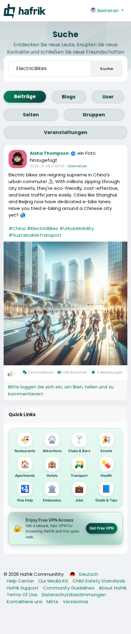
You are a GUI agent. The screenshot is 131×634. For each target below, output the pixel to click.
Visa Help (25, 493)
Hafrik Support (23, 588)
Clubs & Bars (79, 444)
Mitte (53, 601)
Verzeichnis (75, 601)
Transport (79, 469)
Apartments (25, 469)
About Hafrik (112, 588)
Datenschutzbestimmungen (74, 594)
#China (17, 228)
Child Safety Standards (99, 581)
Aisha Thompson (49, 153)
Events (106, 444)
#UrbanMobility (76, 228)
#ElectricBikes (42, 228)
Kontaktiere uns (25, 601)
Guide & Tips (106, 493)
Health (106, 469)
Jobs (79, 493)
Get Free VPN (102, 528)
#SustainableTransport (35, 235)
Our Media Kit (53, 581)
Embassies (52, 493)
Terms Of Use (23, 594)
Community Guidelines (69, 588)
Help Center (21, 581)
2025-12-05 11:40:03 (47, 166)
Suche (106, 69)
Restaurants (25, 444)
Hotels (52, 469)
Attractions (52, 444)
